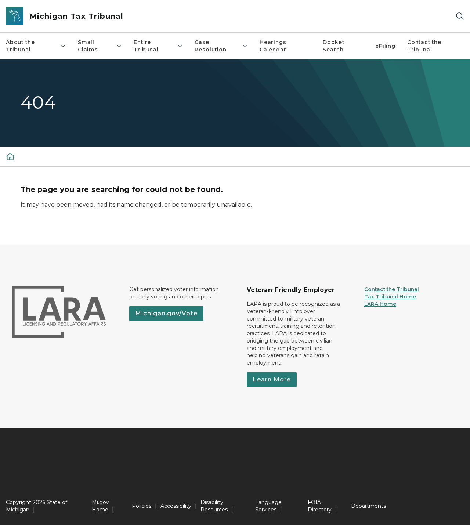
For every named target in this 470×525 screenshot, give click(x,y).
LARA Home (380, 304)
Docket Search (333, 46)
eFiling (385, 46)
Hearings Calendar (273, 46)
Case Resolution (210, 46)
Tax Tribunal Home (390, 296)
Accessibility (175, 506)
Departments (368, 506)
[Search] (459, 16)
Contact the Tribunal (424, 46)
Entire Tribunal (146, 46)
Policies (141, 506)
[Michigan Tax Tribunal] (10, 156)
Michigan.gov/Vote (166, 313)
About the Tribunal (20, 46)
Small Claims (88, 46)
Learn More (272, 379)
